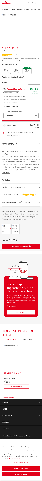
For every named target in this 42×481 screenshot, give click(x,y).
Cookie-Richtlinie (14, 459)
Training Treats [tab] (10, 339)
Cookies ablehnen (21, 474)
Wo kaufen (8, 436)
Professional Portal (23, 436)
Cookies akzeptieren (21, 468)
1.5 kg (6, 70)
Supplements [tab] (27, 339)
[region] (21, 459)
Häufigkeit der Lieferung (12, 111)
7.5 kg (27, 70)
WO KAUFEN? (7, 415)
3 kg (16, 70)
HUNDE (4, 409)
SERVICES (5, 422)
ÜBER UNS (5, 429)
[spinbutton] (34, 82)
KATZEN (5, 402)
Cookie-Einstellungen (9, 397)
